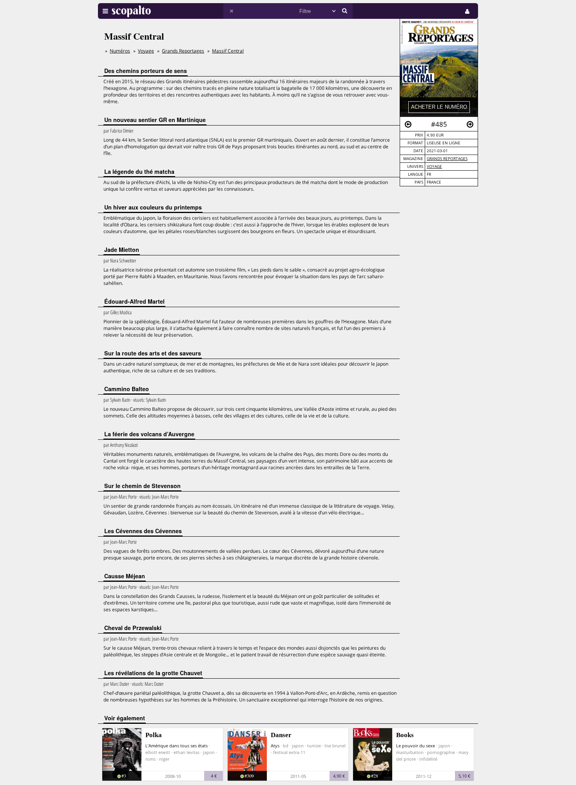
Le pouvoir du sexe (415, 746)
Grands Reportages (447, 158)
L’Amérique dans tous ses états (176, 746)
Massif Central (228, 50)
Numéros (120, 50)
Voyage (434, 166)
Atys (275, 746)
